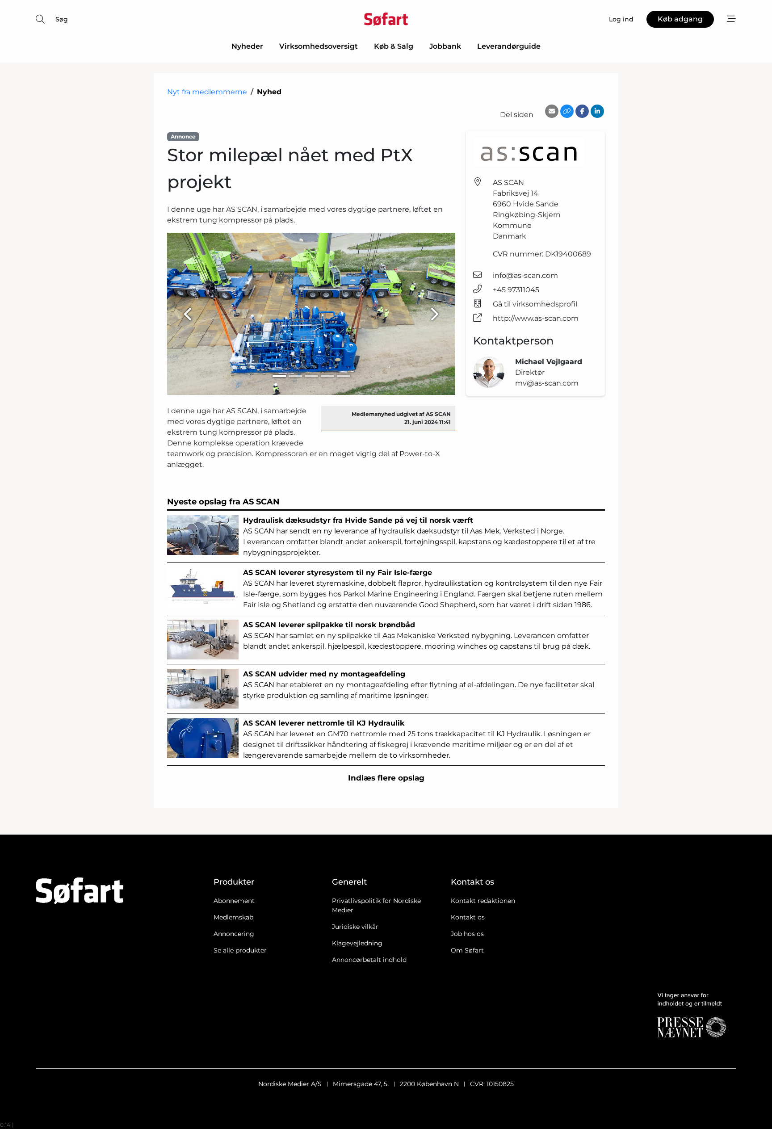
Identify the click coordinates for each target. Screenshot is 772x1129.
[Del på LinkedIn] (597, 111)
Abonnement (234, 901)
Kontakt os (468, 917)
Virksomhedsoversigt (318, 46)
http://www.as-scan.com (536, 318)
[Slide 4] (327, 376)
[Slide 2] (295, 376)
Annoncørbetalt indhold (369, 960)
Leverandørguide (509, 46)
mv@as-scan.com (547, 383)
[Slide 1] (279, 376)
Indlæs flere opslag (386, 777)
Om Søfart (467, 950)
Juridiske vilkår (355, 927)
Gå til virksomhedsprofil (535, 304)
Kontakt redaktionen (483, 901)
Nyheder (247, 46)
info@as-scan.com (525, 275)
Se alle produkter (240, 950)
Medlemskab (233, 917)
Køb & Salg (393, 46)
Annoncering (234, 934)
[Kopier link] (567, 111)
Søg (61, 19)
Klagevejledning (357, 943)
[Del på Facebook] (582, 111)
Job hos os (467, 934)
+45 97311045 (516, 289)
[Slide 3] (311, 376)
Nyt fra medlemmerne (207, 92)
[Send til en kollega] (551, 111)
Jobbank (445, 46)
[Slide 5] (343, 376)
